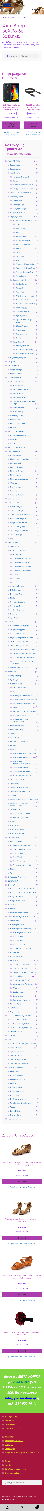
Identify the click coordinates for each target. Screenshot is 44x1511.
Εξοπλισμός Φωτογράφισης (24, 703)
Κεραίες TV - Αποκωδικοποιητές (26, 711)
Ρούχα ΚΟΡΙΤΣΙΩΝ (17, 901)
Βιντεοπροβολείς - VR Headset (25, 699)
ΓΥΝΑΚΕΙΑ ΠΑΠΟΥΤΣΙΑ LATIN (24, 653)
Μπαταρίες (15, 749)
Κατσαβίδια (18, 976)
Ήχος (18, 260)
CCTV (18, 224)
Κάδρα (15, 574)
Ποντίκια (19, 338)
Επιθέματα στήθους (18, 1099)
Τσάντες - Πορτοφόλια (19, 1063)
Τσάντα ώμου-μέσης (18, 1059)
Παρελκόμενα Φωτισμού (20, 779)
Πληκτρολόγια (21, 334)
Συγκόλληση (18, 996)
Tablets (15, 181)
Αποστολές (9, 1437)
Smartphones (15, 165)
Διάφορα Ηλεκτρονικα (17, 447)
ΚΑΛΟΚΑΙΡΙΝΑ (13, 837)
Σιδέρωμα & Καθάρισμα (20, 791)
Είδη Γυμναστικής (17, 924)
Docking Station (21, 284)
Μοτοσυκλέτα (15, 1004)
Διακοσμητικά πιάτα (21, 562)
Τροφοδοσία (21, 276)
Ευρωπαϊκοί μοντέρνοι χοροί (21, 637)
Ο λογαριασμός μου (7, 1507)
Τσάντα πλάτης (16, 1055)
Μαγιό (12, 869)
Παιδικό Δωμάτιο (17, 610)
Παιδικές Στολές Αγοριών (20, 1024)
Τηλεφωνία (15, 809)
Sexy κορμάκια (19, 397)
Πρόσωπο (13, 1107)
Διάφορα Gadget (19, 208)
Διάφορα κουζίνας (17, 511)
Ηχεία (15, 707)
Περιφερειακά (16, 216)
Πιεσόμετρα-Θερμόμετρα (20, 1103)
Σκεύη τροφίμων (16, 534)
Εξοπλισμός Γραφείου (19, 459)
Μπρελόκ (14, 439)
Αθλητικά (11, 361)
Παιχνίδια (12, 905)
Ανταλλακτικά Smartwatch (20, 193)
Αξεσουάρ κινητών (17, 196)
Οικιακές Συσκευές (18, 602)
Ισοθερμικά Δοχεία (18, 518)
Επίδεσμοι (14, 1095)
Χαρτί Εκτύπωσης (17, 487)
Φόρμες (13, 538)
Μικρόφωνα (20, 330)
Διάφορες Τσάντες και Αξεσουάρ (24, 1043)
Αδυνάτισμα (15, 1071)
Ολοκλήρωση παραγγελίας (16, 1469)
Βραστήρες (14, 679)
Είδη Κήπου (14, 952)
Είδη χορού (12, 622)
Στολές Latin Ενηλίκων (19, 667)
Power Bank (17, 200)
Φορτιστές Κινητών (18, 357)
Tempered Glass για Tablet (23, 185)
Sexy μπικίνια (18, 407)
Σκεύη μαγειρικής (17, 526)
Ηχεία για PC (21, 315)
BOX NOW (21, 1381)
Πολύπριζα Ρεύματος (24, 350)
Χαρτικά (13, 491)
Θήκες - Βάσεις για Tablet (23, 189)
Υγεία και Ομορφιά (16, 1067)
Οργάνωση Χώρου (17, 606)
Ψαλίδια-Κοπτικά (17, 495)
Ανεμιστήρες (15, 675)
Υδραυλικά (14, 1012)
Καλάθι (8, 1465)
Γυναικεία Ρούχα (17, 419)
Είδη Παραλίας (19, 861)
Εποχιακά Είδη (16, 594)
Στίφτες (13, 795)
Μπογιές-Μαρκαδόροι (19, 479)
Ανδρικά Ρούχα (16, 369)
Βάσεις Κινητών (19, 204)
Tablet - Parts (15, 173)
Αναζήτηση (22, 1507)
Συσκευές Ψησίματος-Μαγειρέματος (19, 804)
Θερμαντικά (15, 737)
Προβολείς (14, 783)
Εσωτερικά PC (21, 256)
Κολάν (13, 427)
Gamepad (19, 288)
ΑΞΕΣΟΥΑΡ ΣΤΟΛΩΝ (18, 1020)
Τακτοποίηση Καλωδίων (25, 268)
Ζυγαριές (14, 733)
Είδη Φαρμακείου (17, 1091)
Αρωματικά (17, 554)
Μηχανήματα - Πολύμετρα (23, 984)
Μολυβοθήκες (15, 475)
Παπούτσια (12, 909)
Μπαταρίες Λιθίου (20, 767)
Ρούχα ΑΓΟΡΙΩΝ (16, 897)
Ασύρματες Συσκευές (21, 813)
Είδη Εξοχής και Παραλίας (21, 845)
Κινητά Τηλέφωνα (17, 212)
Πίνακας (13, 483)
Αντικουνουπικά (16, 1075)
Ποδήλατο (14, 1008)
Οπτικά (13, 443)
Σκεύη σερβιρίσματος (19, 530)
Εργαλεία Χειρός (20, 968)
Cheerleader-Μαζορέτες (19, 626)
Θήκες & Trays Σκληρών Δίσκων (25, 320)
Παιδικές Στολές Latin (19, 641)
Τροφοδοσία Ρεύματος (22, 342)
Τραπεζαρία (15, 618)
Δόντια (13, 1083)
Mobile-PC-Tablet (14, 161)
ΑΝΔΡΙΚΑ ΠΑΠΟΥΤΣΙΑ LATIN (24, 649)
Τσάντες (11, 1039)
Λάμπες (13, 745)
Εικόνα (18, 252)
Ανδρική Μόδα (13, 365)
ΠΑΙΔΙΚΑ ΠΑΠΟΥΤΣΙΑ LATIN (23, 657)
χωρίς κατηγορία (14, 1119)
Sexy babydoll (18, 385)
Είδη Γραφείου (14, 451)
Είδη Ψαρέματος (17, 956)
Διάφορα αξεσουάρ (16, 431)
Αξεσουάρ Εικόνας (23, 240)
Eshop (7, 1461)
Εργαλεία (14, 960)
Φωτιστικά (14, 825)
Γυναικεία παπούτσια (19, 912)
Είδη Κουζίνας (13, 503)
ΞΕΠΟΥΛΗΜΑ (13, 881)
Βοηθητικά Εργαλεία (21, 964)
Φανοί (12, 821)
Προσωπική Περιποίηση (19, 787)
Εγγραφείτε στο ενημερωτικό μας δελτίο (22, 1452)
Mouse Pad (20, 292)
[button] (11, 133)
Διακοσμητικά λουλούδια (23, 558)
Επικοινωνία (10, 1420)
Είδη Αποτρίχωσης (17, 1087)
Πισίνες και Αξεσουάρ (22, 865)
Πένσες (16, 988)
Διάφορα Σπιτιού (17, 586)
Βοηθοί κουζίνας (16, 507)
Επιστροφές (10, 1448)
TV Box (15, 691)
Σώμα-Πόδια (15, 1111)
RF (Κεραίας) (21, 228)
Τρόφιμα (11, 1035)
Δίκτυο (18, 248)
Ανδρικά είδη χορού (18, 629)
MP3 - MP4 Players (20, 687)
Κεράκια (16, 578)
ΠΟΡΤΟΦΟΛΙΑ (15, 1047)
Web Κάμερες (21, 308)
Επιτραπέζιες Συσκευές (22, 817)
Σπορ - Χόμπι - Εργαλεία (18, 916)
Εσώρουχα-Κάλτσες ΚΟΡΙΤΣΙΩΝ (23, 893)
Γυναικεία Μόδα (14, 377)
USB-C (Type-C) (21, 236)
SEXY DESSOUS (16, 381)
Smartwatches (15, 169)
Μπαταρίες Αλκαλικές (22, 757)
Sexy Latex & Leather (20, 389)
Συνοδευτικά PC (19, 280)
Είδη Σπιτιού (13, 542)
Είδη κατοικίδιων (14, 499)
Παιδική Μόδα (13, 885)
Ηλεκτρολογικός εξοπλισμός (24, 972)
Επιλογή (22, 1181)
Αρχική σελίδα (10, 17)
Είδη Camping (18, 853)
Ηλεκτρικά (12, 671)
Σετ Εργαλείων (19, 992)
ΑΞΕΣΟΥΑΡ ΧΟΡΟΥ (18, 633)
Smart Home (14, 546)
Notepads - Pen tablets (21, 177)
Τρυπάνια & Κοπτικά (21, 1000)
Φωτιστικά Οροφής (17, 829)
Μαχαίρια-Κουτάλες (18, 522)
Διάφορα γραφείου (18, 455)
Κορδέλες (17, 582)
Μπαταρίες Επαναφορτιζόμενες (21, 762)
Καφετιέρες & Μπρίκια (19, 741)
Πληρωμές (9, 1444)
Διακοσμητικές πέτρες (22, 566)
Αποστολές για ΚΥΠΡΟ (14, 1440)
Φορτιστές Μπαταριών (22, 775)
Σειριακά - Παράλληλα (25, 264)
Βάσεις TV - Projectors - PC (23, 695)
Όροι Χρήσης (10, 1424)
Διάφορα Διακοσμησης (22, 570)
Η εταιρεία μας (11, 1416)
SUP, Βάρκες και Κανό (22, 849)
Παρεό (12, 873)
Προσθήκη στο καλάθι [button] (11, 125)
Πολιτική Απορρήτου (13, 1428)
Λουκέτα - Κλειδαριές (22, 980)
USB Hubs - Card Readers (25, 304)
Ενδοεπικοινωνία (17, 725)
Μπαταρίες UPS (22, 346)
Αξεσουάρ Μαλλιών (18, 1079)
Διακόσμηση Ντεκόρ (18, 550)
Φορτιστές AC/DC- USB (25, 354)
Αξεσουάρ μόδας (17, 415)
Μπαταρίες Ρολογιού (21, 771)
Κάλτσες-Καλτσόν (17, 423)
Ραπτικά (13, 614)
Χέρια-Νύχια (15, 1115)
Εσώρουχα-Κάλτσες (18, 373)
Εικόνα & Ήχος (16, 683)
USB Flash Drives (22, 300)
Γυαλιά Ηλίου (16, 841)
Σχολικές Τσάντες (17, 1051)
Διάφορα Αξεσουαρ (18, 435)
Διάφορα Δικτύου (23, 244)
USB (17, 232)
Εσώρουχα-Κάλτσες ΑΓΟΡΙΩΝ (22, 889)
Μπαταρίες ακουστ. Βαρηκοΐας (25, 753)
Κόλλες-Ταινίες (16, 467)
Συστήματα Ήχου (20, 715)
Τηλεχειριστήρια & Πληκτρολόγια (20, 720)
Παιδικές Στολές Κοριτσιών (21, 1027)
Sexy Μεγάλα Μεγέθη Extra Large (24, 402)
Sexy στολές (18, 411)
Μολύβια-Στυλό (16, 471)
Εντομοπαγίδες (16, 729)
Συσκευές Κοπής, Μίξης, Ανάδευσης (24, 799)
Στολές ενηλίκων (17, 1031)
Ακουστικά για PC (23, 311)
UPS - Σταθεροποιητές (25, 296)
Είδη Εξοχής (18, 857)
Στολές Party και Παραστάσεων (20, 1016)
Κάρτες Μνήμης (22, 326)
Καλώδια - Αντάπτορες (22, 220)
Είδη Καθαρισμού (17, 590)
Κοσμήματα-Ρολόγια (16, 877)
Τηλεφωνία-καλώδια (24, 272)
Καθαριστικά (15, 463)
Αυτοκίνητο (14, 920)
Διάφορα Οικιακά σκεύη (20, 514)
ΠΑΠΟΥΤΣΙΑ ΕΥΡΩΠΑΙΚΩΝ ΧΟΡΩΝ (23, 662)
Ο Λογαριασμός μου (13, 1473)
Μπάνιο (13, 598)
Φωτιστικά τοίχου (17, 833)
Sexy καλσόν (18, 393)
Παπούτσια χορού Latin (19, 645)
